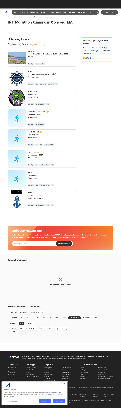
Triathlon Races (49, 370)
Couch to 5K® (30, 370)
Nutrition (72, 12)
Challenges (34, 12)
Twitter (12, 370)
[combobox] (14, 44)
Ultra (95, 318)
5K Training (101, 372)
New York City (84, 372)
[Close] (65, 383)
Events (15, 12)
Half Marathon (66, 368)
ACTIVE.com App (31, 368)
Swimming (65, 379)
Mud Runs (65, 376)
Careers (74, 394)
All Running (23, 312)
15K (50, 318)
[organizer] (94, 12)
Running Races (48, 368)
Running (42, 12)
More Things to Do (50, 381)
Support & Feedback (82, 395)
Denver (82, 374)
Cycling (46, 372)
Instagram (13, 374)
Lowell (52, 329)
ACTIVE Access (95, 395)
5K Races (47, 376)
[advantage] (90, 12)
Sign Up (105, 12)
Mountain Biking (49, 374)
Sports (65, 12)
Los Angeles (83, 370)
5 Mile (64, 318)
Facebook (13, 368)
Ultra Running (66, 372)
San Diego (83, 368)
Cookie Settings (12, 401)
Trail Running (66, 374)
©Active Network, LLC (74, 400)
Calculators (23, 12)
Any (21, 318)
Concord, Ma (18, 17)
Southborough (63, 329)
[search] (98, 12)
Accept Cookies (58, 401)
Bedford (24, 329)
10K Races (47, 379)
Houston (82, 376)
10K (44, 318)
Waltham (34, 329)
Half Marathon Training (105, 376)
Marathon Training (104, 379)
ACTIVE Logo (12, 356)
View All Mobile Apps (32, 376)
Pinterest (13, 372)
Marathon (86, 318)
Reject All (45, 401)
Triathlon (50, 12)
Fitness (58, 12)
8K (38, 318)
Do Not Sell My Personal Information (101, 388)
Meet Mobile (30, 374)
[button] (26, 44)
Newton (43, 329)
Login (114, 12)
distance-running (37, 312)
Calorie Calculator (103, 370)
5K (32, 318)
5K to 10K (28, 372)
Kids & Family (82, 12)
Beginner (30, 323)
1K (27, 318)
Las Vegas (83, 379)
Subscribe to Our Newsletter (78, 388)
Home (10, 17)
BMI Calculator (102, 368)
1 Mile (56, 318)
